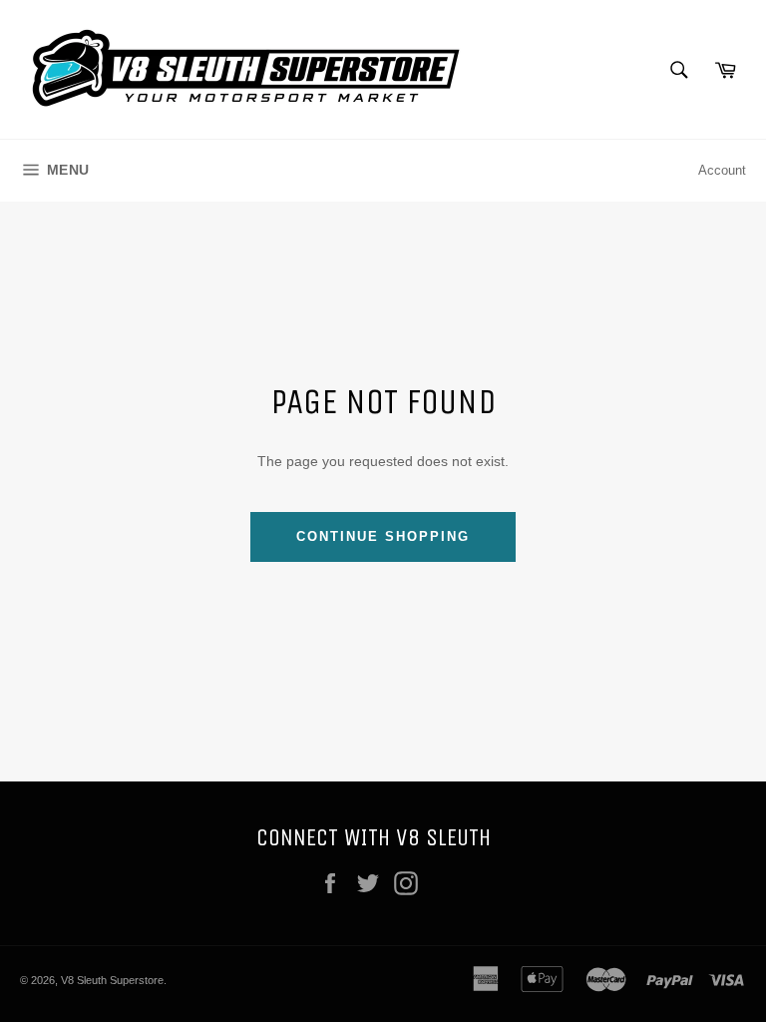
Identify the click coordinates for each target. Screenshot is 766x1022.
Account (722, 170)
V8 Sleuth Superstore (112, 980)
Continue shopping (382, 536)
